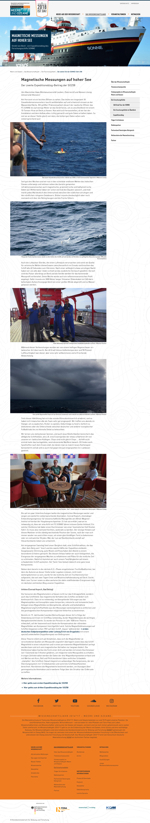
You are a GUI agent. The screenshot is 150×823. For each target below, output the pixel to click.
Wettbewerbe (104, 752)
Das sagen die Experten (39, 758)
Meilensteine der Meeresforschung (122, 135)
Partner (113, 140)
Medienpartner (116, 125)
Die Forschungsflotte (118, 100)
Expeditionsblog (118, 115)
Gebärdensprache (83, 789)
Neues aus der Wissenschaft (68, 14)
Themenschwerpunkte (118, 87)
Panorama (34, 777)
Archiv (79, 756)
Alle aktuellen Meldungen (39, 754)
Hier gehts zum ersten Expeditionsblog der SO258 (45, 683)
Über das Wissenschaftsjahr (120, 82)
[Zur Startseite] (20, 9)
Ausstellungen (104, 759)
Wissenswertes (36, 765)
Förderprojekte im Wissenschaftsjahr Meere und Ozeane (123, 93)
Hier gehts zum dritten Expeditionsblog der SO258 (45, 688)
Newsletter (34, 769)
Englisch (80, 782)
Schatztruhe (35, 773)
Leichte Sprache (82, 793)
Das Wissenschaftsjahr (96, 14)
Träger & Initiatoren (117, 120)
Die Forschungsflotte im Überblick (124, 110)
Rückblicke (80, 752)
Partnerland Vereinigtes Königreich (122, 130)
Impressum (135, 3)
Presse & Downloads (84, 778)
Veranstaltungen (118, 14)
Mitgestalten (104, 756)
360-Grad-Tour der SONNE (121, 105)
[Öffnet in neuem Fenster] (39, 808)
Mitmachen (135, 14)
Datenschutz (124, 3)
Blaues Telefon (36, 762)
